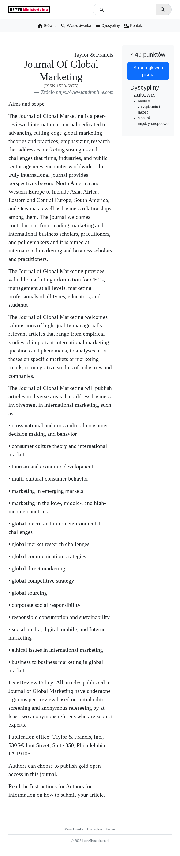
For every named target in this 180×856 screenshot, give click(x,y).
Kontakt (111, 829)
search (163, 9)
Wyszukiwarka (73, 829)
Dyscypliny (94, 829)
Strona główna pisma (148, 71)
